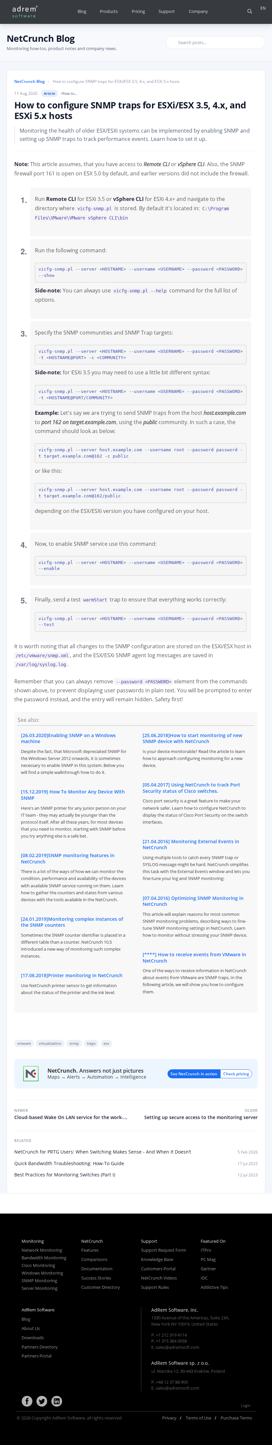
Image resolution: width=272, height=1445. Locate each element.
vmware (24, 1043)
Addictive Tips (214, 1287)
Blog (82, 11)
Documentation (96, 1269)
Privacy (169, 1418)
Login (245, 1405)
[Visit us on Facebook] (27, 1401)
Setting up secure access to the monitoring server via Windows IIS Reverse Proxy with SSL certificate (201, 1114)
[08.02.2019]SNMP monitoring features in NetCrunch (73, 877)
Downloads (33, 1338)
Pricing (138, 11)
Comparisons (94, 1259)
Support (167, 11)
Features (90, 1250)
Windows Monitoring (42, 1273)
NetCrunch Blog (40, 38)
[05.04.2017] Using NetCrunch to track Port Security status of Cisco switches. (195, 803)
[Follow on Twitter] (41, 1401)
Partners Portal (36, 1356)
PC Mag (208, 1259)
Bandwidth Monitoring (44, 1258)
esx (106, 1043)
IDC (204, 1278)
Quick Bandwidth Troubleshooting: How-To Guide (69, 1163)
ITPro (206, 1250)
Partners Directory (40, 1347)
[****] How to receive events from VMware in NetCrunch (194, 972)
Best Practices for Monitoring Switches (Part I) (64, 1174)
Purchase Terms (236, 1418)
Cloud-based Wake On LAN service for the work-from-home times (68, 1114)
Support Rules (155, 1287)
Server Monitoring (39, 1288)
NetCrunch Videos (159, 1278)
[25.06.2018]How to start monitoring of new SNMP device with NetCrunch (194, 750)
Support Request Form (163, 1250)
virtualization (50, 1043)
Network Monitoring (42, 1250)
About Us (31, 1328)
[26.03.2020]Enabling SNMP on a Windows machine (73, 753)
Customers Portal (158, 1269)
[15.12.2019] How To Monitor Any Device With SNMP (73, 813)
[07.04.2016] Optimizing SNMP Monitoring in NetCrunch (195, 916)
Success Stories (96, 1278)
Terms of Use (198, 1418)
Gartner (208, 1269)
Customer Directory (100, 1287)
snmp (74, 1043)
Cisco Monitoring (38, 1265)
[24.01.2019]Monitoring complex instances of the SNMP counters (73, 937)
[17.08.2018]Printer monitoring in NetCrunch (71, 983)
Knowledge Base (157, 1259)
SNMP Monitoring (39, 1281)
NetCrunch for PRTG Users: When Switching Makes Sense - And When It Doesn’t (102, 1152)
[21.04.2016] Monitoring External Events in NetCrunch (196, 859)
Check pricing (236, 1073)
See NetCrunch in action (193, 1073)
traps (91, 1043)
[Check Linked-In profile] (56, 1401)
